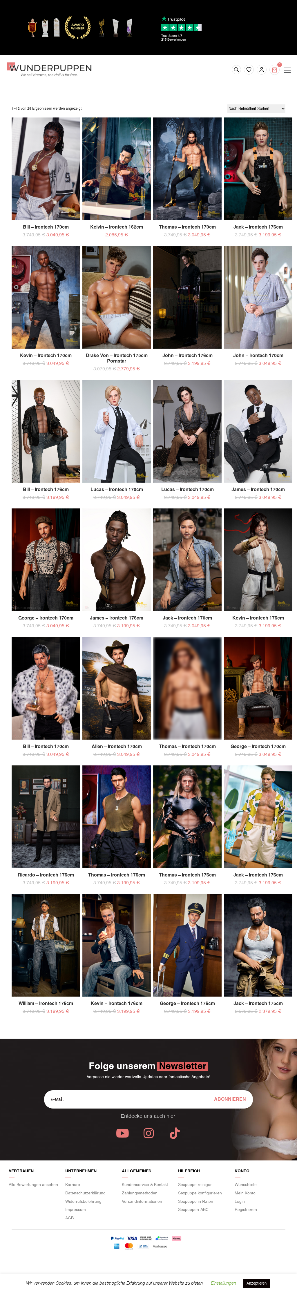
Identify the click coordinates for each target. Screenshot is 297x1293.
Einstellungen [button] (223, 1283)
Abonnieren (230, 1099)
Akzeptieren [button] (257, 1283)
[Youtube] (122, 1133)
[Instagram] (148, 1133)
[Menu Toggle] (287, 70)
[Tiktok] (174, 1133)
